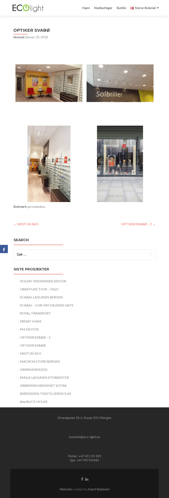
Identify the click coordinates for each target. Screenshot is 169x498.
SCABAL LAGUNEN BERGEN (41, 297)
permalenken (36, 206)
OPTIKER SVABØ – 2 (138, 224)
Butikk (121, 8)
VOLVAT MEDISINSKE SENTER (43, 281)
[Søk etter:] (85, 254)
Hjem (86, 8)
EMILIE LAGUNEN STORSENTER (44, 377)
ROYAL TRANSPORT (35, 313)
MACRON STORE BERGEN (40, 361)
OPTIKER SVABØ (33, 345)
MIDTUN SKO (26, 224)
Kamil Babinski (99, 489)
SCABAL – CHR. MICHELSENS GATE (46, 305)
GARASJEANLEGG (33, 369)
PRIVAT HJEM (30, 321)
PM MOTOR (29, 329)
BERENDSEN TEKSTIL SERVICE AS (45, 393)
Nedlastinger (103, 8)
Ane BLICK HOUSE (34, 401)
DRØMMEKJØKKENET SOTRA (43, 385)
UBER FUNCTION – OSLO (39, 289)
